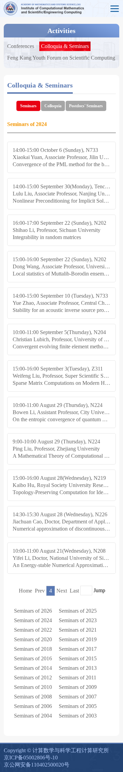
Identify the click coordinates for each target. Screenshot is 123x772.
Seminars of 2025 (78, 611)
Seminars (28, 106)
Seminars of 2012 (33, 677)
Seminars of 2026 (33, 611)
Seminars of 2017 (78, 649)
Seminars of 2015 (78, 658)
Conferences (20, 46)
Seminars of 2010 (33, 687)
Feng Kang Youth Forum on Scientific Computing (61, 58)
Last (74, 591)
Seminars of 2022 (33, 630)
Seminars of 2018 (33, 649)
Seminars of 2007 (78, 696)
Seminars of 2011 (77, 677)
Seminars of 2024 (33, 620)
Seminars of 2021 (78, 630)
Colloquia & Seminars (65, 46)
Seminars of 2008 (33, 696)
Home (25, 591)
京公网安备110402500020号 (36, 765)
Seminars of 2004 (33, 716)
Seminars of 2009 (78, 687)
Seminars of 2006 (33, 706)
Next (61, 591)
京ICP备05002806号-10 (31, 757)
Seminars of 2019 (78, 639)
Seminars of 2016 (33, 658)
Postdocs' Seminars (86, 106)
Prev (40, 591)
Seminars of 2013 (78, 668)
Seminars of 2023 (78, 620)
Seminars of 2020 (33, 639)
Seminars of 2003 (78, 716)
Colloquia (53, 106)
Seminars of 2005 (78, 706)
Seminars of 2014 (33, 668)
